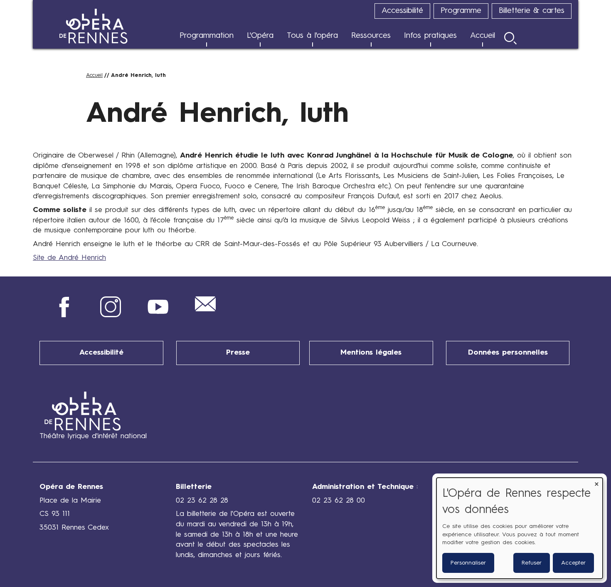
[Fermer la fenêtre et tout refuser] (596, 483)
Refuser (532, 563)
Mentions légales (371, 352)
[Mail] (205, 309)
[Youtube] (158, 315)
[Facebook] (63, 315)
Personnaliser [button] (468, 563)
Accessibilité (101, 352)
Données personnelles (508, 352)
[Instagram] (110, 315)
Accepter (573, 563)
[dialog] (519, 528)
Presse (238, 352)
